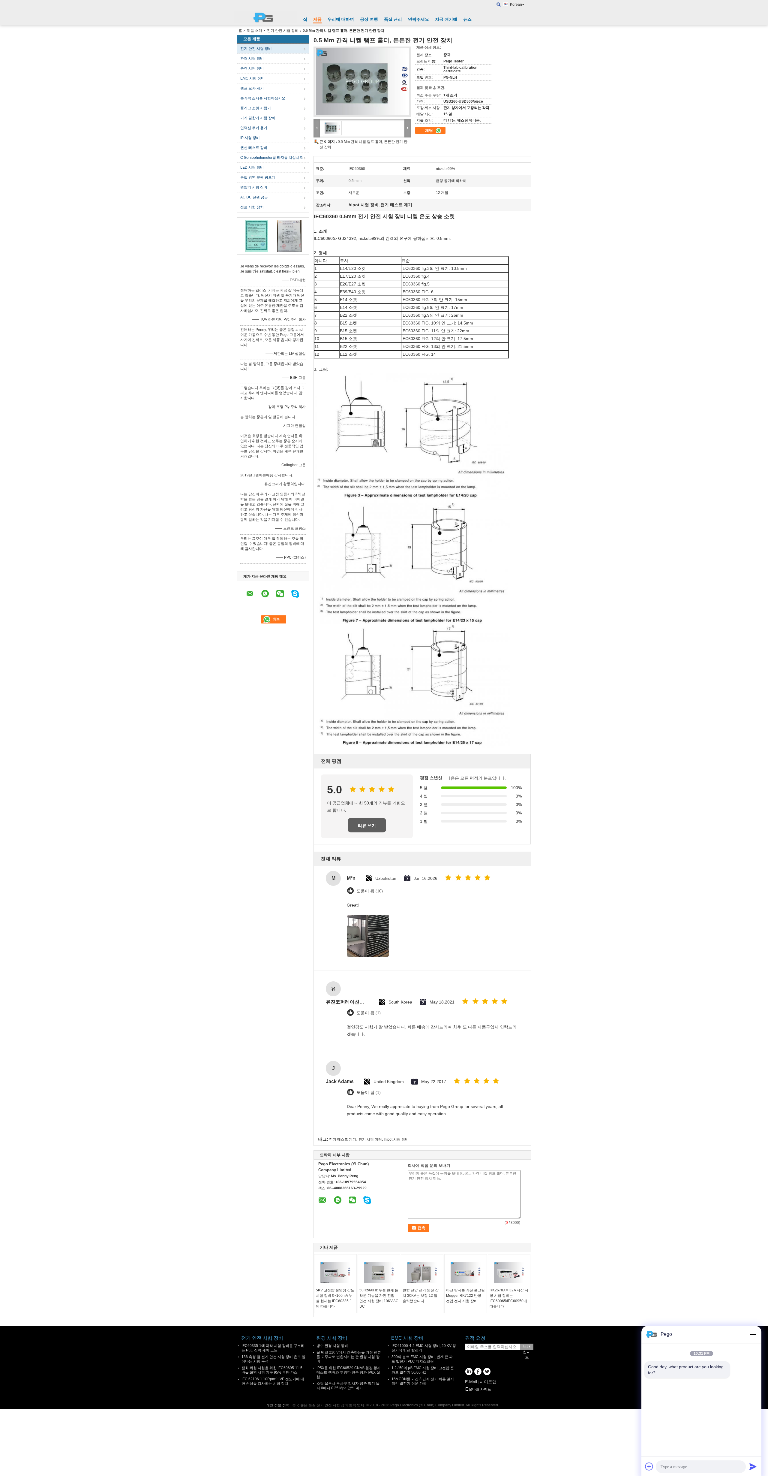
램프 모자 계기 (252, 88)
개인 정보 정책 (278, 1405)
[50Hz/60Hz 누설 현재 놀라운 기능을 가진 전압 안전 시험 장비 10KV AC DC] (379, 1272)
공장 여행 (369, 19)
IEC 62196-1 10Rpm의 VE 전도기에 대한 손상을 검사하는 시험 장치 (273, 1381)
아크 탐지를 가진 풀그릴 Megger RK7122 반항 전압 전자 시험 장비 (465, 1295)
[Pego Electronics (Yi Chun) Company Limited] (265, 17)
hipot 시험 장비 (396, 1139)
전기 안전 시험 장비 (282, 31)
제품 (317, 19)
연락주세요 (418, 19)
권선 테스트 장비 (253, 148)
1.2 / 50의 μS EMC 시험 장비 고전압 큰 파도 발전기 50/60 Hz (423, 1370)
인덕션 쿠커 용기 (253, 128)
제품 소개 (254, 31)
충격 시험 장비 (252, 68)
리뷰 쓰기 (367, 825)
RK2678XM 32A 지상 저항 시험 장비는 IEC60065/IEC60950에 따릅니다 (509, 1298)
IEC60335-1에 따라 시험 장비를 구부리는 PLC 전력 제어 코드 (273, 1348)
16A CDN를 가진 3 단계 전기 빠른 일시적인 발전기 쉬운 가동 (423, 1381)
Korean (516, 4)
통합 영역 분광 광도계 (257, 177)
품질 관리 (393, 19)
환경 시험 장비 (252, 58)
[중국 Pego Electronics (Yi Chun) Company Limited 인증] (256, 236)
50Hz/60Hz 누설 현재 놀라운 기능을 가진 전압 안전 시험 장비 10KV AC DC (378, 1298)
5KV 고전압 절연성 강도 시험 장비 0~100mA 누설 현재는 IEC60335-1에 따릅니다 (335, 1298)
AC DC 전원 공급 (254, 197)
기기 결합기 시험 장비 (257, 118)
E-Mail (471, 1381)
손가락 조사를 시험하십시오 (262, 98)
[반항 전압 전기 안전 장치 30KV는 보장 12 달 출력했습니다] (422, 1272)
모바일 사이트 (480, 1389)
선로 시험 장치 (252, 207)
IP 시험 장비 (250, 138)
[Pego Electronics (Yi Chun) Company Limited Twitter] (486, 1372)
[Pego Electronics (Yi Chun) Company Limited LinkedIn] (468, 1372)
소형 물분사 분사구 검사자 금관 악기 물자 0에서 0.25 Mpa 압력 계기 (348, 1385)
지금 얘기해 (446, 19)
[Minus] (753, 1334)
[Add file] (649, 1466)
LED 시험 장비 (252, 167)
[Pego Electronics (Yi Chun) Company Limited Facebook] (478, 1372)
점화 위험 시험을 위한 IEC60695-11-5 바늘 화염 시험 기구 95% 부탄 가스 (272, 1370)
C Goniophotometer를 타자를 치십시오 (271, 157)
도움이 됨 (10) (369, 891)
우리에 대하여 (341, 19)
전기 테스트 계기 (342, 1139)
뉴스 (467, 19)
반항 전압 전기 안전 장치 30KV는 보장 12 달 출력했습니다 (421, 1295)
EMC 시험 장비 (252, 78)
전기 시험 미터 (370, 1139)
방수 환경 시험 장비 (332, 1346)
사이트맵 (488, 1381)
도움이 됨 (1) (368, 1013)
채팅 (429, 130)
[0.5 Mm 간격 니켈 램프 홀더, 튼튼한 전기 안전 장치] (362, 81)
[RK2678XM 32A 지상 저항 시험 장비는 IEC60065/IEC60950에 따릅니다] (509, 1272)
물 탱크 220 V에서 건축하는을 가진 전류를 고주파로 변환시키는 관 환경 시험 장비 (348, 1356)
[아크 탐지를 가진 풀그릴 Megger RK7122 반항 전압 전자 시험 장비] (466, 1272)
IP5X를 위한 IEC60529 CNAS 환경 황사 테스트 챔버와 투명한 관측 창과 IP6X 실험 (348, 1372)
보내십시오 (527, 1347)
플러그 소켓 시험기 (255, 108)
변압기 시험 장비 (253, 187)
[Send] (753, 1466)
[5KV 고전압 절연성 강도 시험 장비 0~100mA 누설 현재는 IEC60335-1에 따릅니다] (335, 1272)
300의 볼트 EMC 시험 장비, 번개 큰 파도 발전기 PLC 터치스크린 (422, 1359)
